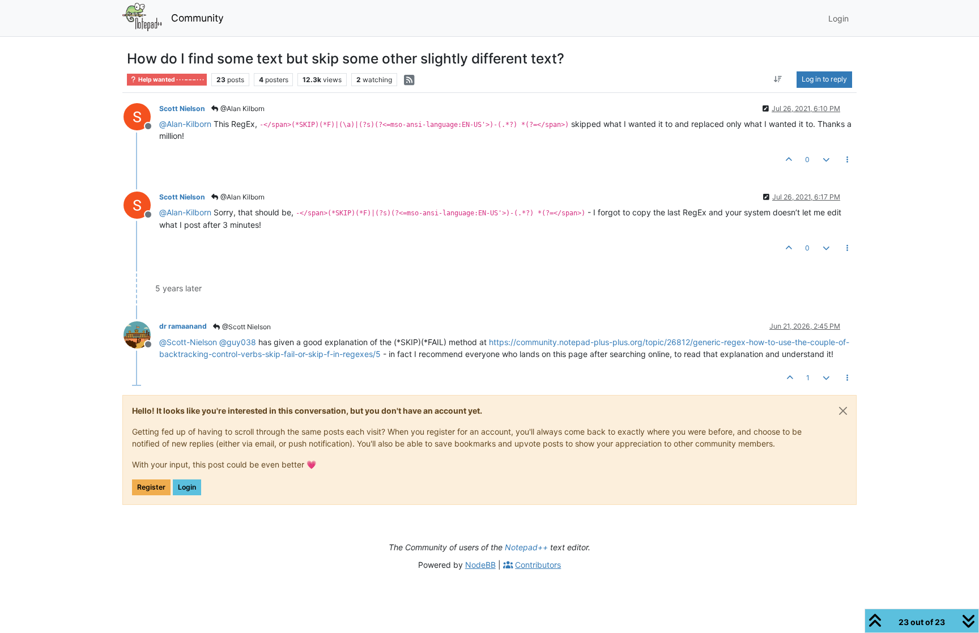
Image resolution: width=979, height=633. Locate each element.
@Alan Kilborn (242, 108)
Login (187, 487)
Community (197, 18)
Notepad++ (526, 547)
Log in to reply (824, 79)
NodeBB (480, 565)
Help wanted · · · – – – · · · (170, 79)
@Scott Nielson (245, 326)
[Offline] (141, 116)
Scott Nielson (182, 108)
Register (151, 487)
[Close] (843, 411)
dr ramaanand (183, 326)
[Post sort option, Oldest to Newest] (778, 79)
